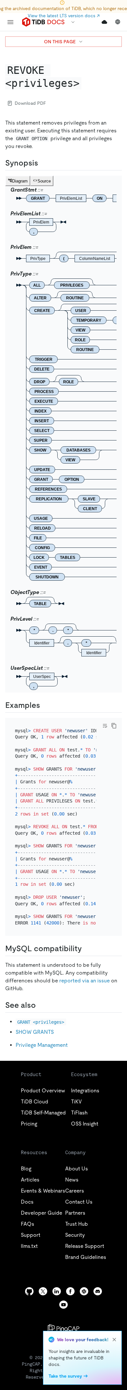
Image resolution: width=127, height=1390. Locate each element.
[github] (29, 1291)
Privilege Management (42, 1045)
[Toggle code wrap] (104, 725)
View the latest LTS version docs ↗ (64, 15)
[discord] (98, 1291)
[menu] (10, 22)
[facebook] (70, 1291)
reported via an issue (84, 981)
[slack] (84, 1291)
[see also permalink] (41, 1005)
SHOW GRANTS (35, 1032)
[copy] (114, 725)
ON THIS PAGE (60, 41)
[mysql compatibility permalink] (87, 948)
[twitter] (43, 1291)
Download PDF (30, 103)
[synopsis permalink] (43, 163)
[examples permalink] (45, 705)
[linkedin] (57, 1291)
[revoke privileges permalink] (87, 83)
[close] (114, 1339)
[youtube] (63, 1304)
